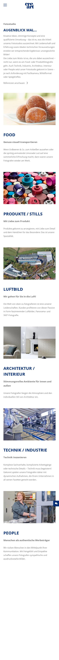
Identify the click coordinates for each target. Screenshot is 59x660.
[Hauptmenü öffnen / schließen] (5, 5)
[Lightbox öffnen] (29, 124)
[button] (56, 503)
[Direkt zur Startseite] (29, 6)
